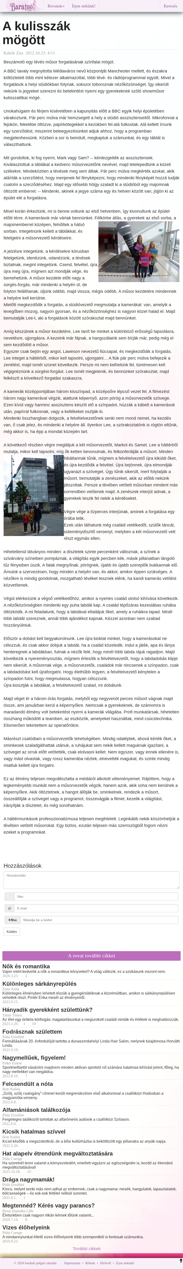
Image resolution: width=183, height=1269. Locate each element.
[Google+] (147, 1263)
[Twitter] (154, 1263)
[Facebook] (139, 1263)
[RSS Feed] (161, 1263)
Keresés (170, 6)
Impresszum (72, 1263)
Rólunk (90, 1263)
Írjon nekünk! (84, 6)
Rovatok (55, 6)
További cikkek (87, 1248)
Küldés (12, 932)
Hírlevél (105, 1263)
